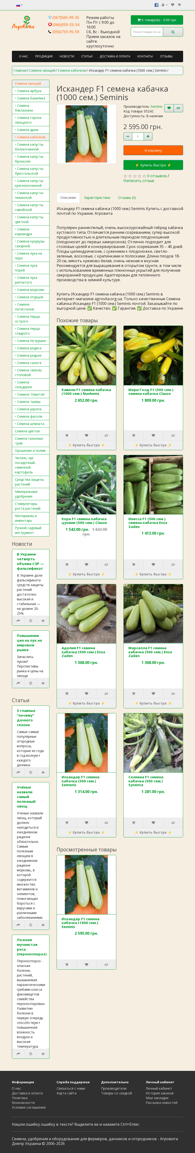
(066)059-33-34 (66, 24)
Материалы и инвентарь (26, 518)
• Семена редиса (28, 348)
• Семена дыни (26, 129)
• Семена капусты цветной (29, 219)
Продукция (44, 56)
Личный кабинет (159, 1088)
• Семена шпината (29, 423)
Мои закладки (157, 1098)
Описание (68, 197)
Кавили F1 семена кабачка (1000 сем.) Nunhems (86, 391)
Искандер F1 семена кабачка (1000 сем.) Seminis (80, 922)
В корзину (153, 150)
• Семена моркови (29, 289)
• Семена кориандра (23, 231)
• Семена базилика (30, 98)
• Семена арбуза (28, 91)
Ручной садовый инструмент (28, 530)
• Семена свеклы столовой (28, 372)
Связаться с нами (71, 1088)
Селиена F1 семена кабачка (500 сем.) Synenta (145, 781)
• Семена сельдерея (23, 384)
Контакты (145, 56)
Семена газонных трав (29, 440)
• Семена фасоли (28, 416)
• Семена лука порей (26, 267)
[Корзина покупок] (179, 4)
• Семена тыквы (27, 401)
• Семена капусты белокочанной (29, 146)
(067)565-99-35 (66, 17)
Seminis (156, 106)
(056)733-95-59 (66, 31)
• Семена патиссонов (24, 306)
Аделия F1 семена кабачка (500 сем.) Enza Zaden (83, 651)
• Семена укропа (28, 409)
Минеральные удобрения (26, 494)
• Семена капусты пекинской (29, 195)
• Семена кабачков (30, 137)
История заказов (160, 1093)
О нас (23, 56)
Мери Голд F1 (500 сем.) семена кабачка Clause (150, 391)
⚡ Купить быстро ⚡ (153, 165)
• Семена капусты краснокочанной (29, 183)
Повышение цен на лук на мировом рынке (29, 642)
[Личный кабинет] (165, 4)
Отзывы (166, 56)
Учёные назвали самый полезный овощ (26, 796)
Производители (114, 1088)
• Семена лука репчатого (26, 280)
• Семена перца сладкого (27, 331)
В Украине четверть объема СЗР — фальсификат (30, 561)
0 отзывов (157, 175)
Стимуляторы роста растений (27, 506)
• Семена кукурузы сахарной (29, 243)
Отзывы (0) (127, 197)
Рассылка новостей (161, 1102)
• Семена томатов (29, 394)
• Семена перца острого (27, 318)
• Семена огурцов (29, 297)
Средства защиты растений (29, 481)
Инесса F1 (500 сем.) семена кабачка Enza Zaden (147, 522)
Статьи (87, 56)
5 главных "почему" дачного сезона (26, 717)
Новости (67, 56)
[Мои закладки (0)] (172, 4)
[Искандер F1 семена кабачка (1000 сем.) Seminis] (86, 134)
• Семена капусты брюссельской (29, 171)
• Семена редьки (28, 355)
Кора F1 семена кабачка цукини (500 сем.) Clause (84, 520)
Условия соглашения (29, 1107)
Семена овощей (28, 83)
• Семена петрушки (30, 340)
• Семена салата (28, 362)
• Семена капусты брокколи (29, 158)
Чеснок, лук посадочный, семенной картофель (25, 465)
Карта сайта (67, 1093)
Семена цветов (27, 431)
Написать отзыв (138, 180)
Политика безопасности (23, 1100)
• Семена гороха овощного (28, 120)
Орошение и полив (30, 450)
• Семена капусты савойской (29, 207)
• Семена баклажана (24, 107)
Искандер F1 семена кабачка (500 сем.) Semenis (80, 781)
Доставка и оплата (115, 56)
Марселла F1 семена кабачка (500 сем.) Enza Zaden (150, 651)
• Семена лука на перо (28, 255)
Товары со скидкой (116, 1093)
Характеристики (97, 197)
